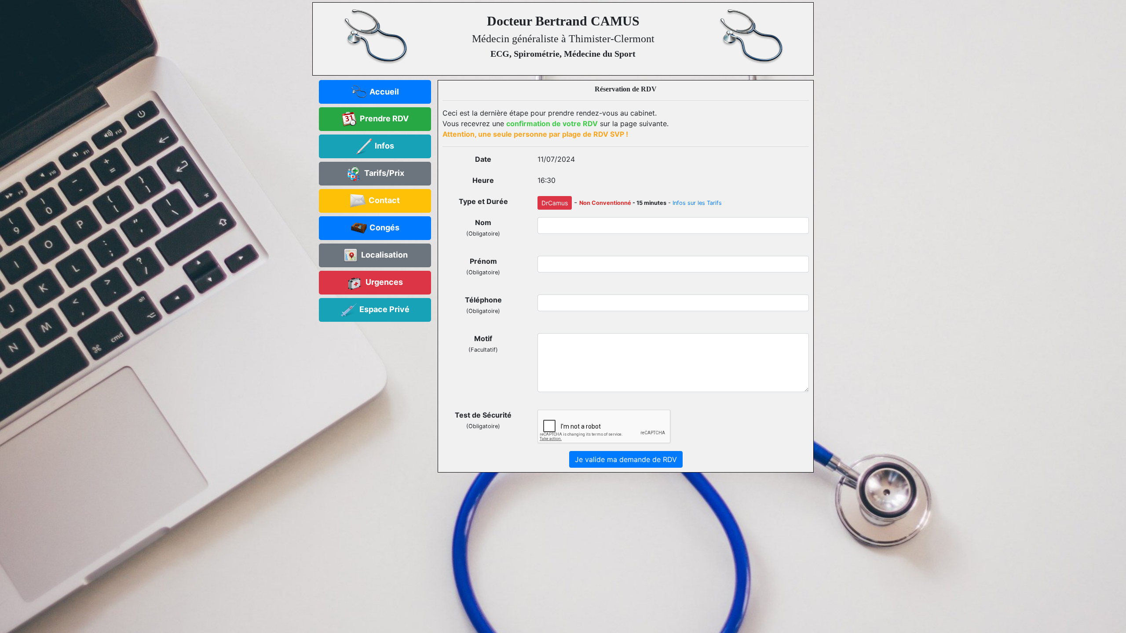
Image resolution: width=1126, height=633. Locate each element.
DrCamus (554, 203)
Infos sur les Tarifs (697, 203)
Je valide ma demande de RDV (626, 459)
